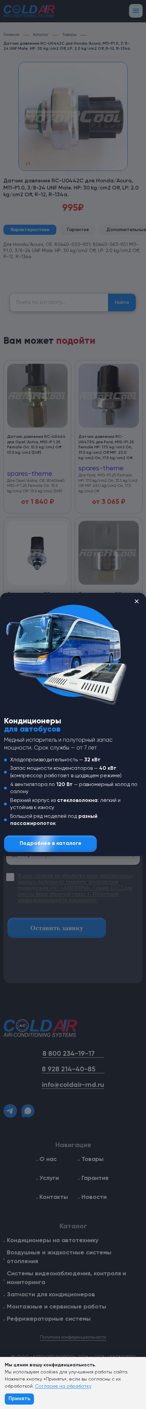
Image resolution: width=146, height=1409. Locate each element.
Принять (19, 1399)
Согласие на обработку (63, 1386)
